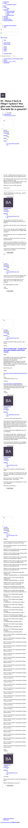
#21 (7, 144)
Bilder (5, 138)
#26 (7, 466)
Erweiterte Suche (8, 53)
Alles (5, 40)
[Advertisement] (14, 78)
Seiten (5, 50)
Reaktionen (6, 132)
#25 (7, 416)
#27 (7, 536)
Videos (5, 140)
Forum (5, 48)
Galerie (5, 49)
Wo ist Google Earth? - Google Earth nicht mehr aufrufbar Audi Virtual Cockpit (15, 350)
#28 (7, 774)
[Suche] (1, 36)
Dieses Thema (7, 42)
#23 (7, 273)
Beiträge (6, 135)
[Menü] (1, 23)
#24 (7, 339)
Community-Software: (10, 822)
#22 (7, 217)
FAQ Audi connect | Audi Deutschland (13, 383)
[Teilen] (1, 118)
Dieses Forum (7, 44)
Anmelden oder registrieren (10, 25)
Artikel (5, 46)
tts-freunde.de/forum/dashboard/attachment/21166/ (15, 373)
